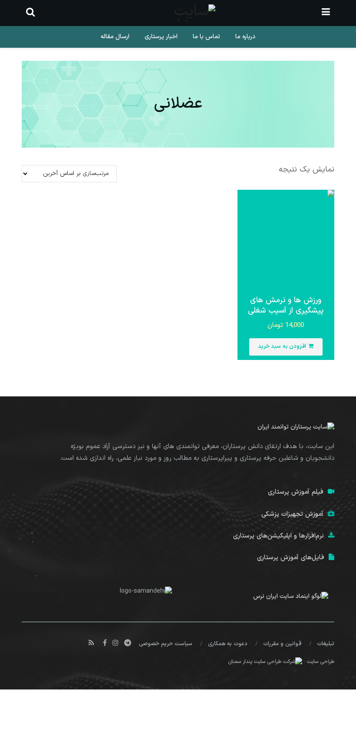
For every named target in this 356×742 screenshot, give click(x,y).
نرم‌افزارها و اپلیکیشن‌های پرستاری (278, 536)
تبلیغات (325, 644)
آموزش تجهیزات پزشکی (292, 514)
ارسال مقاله (115, 36)
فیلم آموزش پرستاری (295, 492)
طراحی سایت (320, 662)
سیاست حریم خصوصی (165, 644)
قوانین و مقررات (282, 644)
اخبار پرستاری (161, 36)
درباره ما (245, 36)
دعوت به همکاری (227, 644)
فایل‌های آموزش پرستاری (290, 558)
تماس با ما (206, 36)
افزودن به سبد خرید (282, 346)
